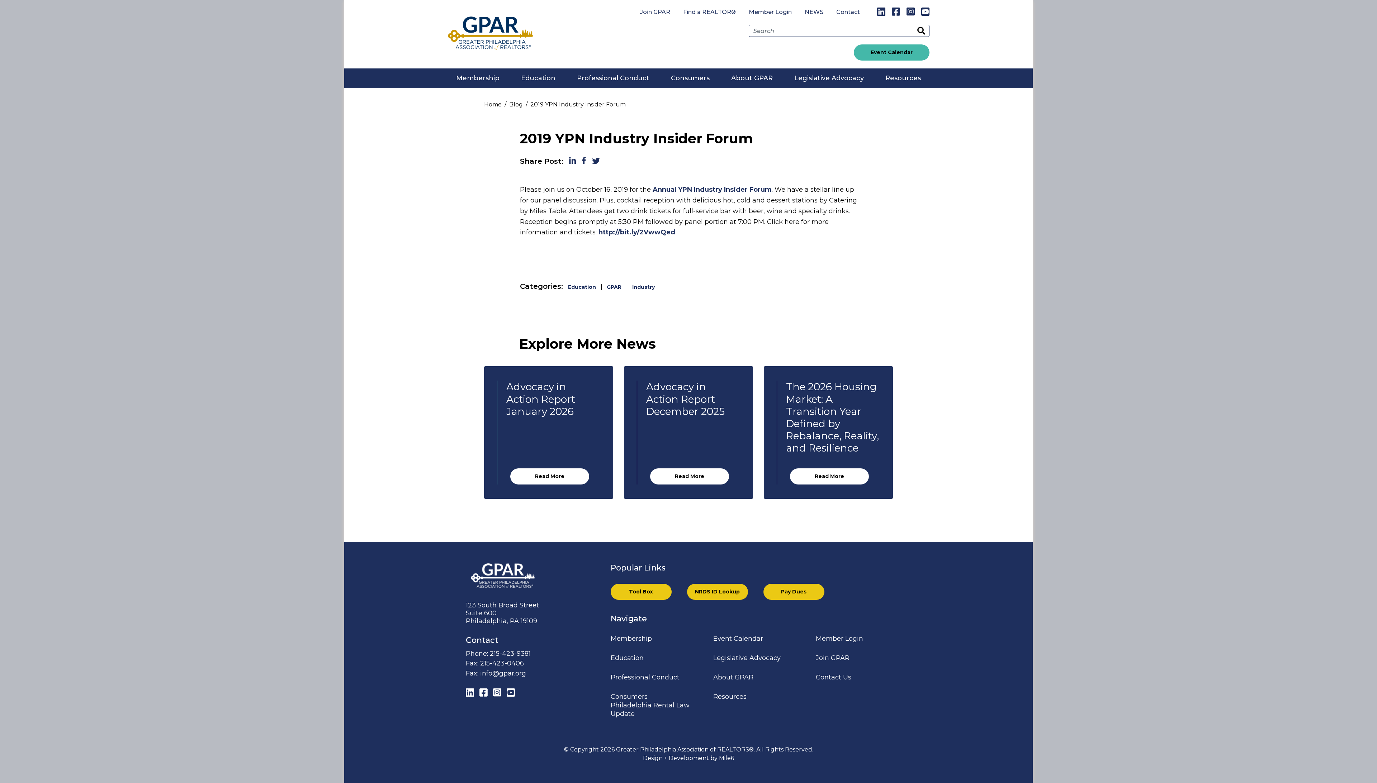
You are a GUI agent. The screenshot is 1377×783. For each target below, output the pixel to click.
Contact (848, 12)
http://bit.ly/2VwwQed (636, 232)
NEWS (814, 12)
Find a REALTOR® (709, 12)
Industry (643, 287)
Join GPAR (655, 12)
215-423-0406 (502, 663)
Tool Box (641, 591)
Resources (903, 78)
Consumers (690, 78)
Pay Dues (793, 591)
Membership (478, 78)
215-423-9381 (510, 654)
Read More (549, 476)
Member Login (770, 12)
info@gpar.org (503, 673)
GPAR (614, 287)
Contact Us (833, 677)
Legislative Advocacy (829, 78)
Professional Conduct (613, 78)
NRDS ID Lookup (717, 591)
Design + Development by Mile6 (688, 758)
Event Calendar (892, 52)
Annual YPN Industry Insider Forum (712, 190)
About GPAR (752, 78)
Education (538, 78)
